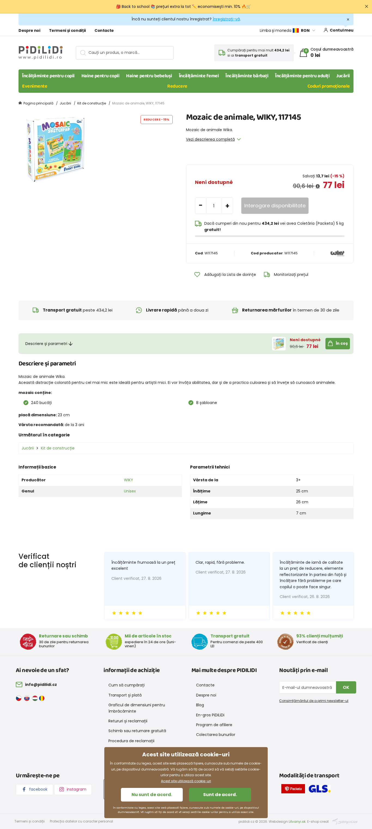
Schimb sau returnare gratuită (137, 731)
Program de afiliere (214, 725)
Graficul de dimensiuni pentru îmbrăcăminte (136, 708)
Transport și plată (125, 695)
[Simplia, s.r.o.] (345, 821)
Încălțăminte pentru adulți (302, 76)
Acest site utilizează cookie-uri (186, 781)
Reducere (177, 86)
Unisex (130, 491)
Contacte (104, 30)
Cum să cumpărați (126, 685)
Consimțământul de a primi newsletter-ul (313, 700)
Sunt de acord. (220, 794)
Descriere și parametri (46, 343)
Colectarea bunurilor (215, 734)
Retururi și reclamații (127, 721)
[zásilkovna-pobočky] (294, 790)
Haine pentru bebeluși (149, 76)
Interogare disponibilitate (275, 205)
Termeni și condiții (67, 30)
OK (346, 687)
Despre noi (29, 30)
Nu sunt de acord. (152, 794)
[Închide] (366, 6)
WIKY (128, 480)
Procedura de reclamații (131, 741)
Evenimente (34, 86)
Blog (200, 705)
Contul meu (341, 30)
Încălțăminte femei (199, 76)
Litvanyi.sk (297, 821)
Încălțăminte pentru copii (48, 76)
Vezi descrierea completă (210, 139)
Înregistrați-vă (226, 19)
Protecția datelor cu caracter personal (81, 821)
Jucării (343, 76)
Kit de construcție (91, 103)
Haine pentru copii (100, 76)
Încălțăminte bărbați (246, 76)
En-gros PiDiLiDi (210, 715)
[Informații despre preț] (318, 186)
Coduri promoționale (328, 86)
